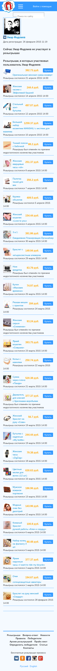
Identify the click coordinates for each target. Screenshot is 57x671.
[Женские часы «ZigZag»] (8, 454)
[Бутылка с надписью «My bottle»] (8, 436)
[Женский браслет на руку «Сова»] (8, 418)
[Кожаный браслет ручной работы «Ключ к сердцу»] (8, 525)
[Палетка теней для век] (8, 181)
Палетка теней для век (18, 181)
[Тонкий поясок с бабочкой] (8, 145)
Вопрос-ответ (30, 635)
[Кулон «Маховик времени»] (8, 287)
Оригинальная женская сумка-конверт (32, 75)
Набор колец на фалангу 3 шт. (20, 543)
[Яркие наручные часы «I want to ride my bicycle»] (8, 561)
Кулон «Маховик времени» (18, 287)
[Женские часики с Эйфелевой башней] (8, 89)
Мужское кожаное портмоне (18, 490)
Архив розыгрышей (21, 641)
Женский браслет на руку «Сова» (19, 418)
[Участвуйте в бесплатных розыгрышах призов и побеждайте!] (8, 6)
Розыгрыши (13, 635)
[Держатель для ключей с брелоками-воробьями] (8, 397)
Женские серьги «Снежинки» (19, 323)
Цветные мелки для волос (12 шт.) (20, 472)
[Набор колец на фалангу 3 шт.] (8, 543)
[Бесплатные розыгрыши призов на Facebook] (28, 658)
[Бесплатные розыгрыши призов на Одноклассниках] (22, 658)
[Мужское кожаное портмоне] (8, 489)
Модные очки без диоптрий (17, 508)
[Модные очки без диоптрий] (8, 507)
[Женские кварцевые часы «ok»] (8, 163)
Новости (45, 635)
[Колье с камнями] (8, 361)
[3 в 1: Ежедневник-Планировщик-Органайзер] (8, 235)
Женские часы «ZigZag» (17, 454)
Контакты (28, 648)
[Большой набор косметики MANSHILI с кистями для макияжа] (8, 124)
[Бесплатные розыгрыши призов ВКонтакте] (16, 658)
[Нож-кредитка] (8, 269)
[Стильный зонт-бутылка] (8, 107)
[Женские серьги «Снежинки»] (8, 323)
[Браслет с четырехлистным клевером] (8, 252)
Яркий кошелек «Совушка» (18, 344)
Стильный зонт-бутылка (18, 107)
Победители (34, 638)
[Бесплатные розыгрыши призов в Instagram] (34, 658)
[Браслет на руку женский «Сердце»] (8, 596)
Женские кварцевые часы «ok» (18, 164)
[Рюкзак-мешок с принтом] (8, 305)
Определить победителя (23, 644)
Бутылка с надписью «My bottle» (18, 436)
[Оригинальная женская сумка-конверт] (8, 72)
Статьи (44, 644)
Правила (20, 638)
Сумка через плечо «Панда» (19, 380)
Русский (24, 666)
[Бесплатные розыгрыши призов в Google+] (40, 658)
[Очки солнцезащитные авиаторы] (8, 579)
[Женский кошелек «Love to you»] (8, 217)
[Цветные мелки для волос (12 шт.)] (8, 472)
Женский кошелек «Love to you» (20, 217)
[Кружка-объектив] (8, 199)
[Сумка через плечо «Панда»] (8, 379)
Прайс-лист (40, 641)
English (33, 666)
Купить (47, 70)
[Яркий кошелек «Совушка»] (8, 344)
